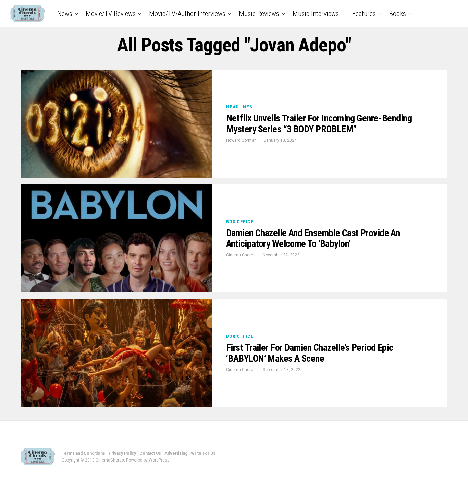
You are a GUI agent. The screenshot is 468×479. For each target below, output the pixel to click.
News (64, 14)
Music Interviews (316, 14)
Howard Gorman (241, 140)
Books (397, 14)
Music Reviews (259, 14)
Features (364, 14)
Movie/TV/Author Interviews (187, 14)
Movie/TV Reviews (111, 14)
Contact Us (150, 453)
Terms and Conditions (83, 453)
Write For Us (203, 453)
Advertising (175, 453)
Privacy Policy (122, 453)
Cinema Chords (241, 255)
